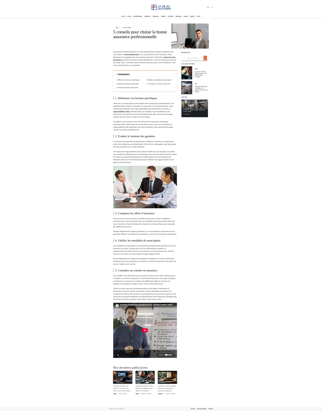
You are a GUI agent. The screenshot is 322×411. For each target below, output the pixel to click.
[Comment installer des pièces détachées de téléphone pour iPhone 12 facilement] (145, 377)
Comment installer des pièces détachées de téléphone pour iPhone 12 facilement (144, 388)
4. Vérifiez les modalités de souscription (159, 80)
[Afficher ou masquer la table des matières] (152, 74)
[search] (208, 7)
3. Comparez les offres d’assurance (127, 87)
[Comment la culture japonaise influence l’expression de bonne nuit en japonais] (167, 377)
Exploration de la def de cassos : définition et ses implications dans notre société (194, 109)
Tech (115, 393)
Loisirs (160, 393)
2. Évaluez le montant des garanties (127, 84)
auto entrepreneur (131, 54)
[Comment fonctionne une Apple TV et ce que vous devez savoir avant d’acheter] (122, 377)
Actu (196, 83)
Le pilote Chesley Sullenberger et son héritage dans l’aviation (201, 74)
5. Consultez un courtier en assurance (158, 84)
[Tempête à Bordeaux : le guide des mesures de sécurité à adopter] (187, 87)
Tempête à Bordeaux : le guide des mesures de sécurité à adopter (201, 89)
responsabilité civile (121, 111)
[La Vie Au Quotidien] (161, 7)
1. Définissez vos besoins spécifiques (127, 80)
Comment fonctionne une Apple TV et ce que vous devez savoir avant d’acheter (122, 388)
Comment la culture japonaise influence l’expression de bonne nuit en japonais (167, 388)
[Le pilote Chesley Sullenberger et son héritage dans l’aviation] (187, 73)
